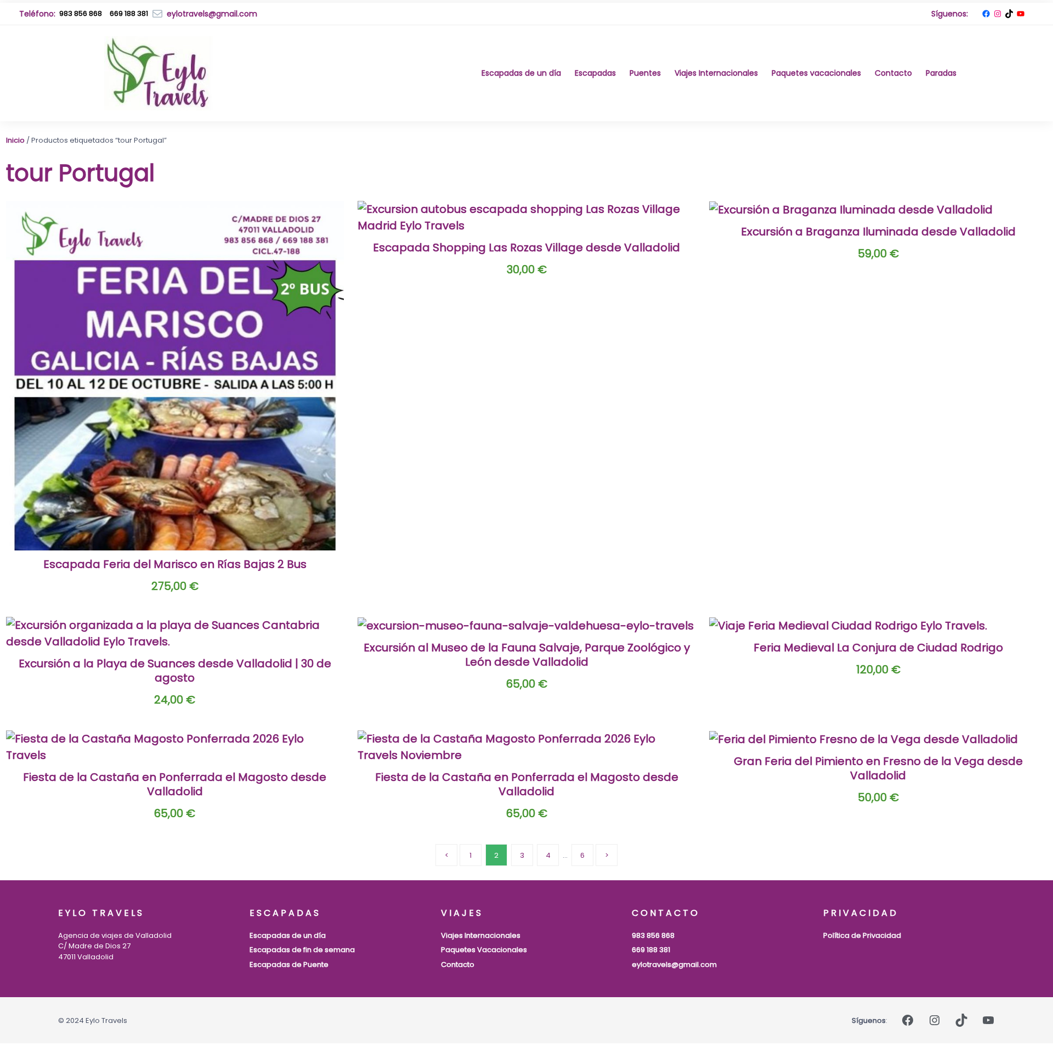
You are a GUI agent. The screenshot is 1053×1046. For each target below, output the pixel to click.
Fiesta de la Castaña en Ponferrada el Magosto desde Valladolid (174, 784)
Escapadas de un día (288, 935)
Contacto (457, 964)
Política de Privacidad (862, 935)
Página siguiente (607, 855)
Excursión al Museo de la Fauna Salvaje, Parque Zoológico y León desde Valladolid (527, 654)
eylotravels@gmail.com (674, 964)
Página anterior (446, 855)
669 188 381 (651, 949)
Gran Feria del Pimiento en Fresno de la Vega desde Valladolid (878, 768)
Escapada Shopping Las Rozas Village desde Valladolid (526, 247)
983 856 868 (80, 13)
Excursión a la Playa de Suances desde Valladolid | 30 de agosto (175, 670)
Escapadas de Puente (289, 964)
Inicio (15, 140)
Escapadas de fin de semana (302, 949)
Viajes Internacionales (480, 935)
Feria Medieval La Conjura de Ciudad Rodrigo (878, 647)
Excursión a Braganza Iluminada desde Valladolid (878, 231)
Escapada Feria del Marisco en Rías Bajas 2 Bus (175, 564)
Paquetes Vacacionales (484, 949)
